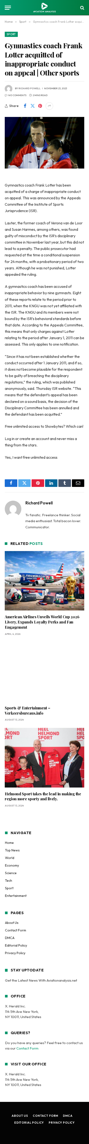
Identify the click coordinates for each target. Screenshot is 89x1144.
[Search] (81, 7)
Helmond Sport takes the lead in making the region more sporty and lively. (43, 796)
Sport (11, 34)
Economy (12, 865)
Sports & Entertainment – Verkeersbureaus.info (27, 710)
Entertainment (16, 896)
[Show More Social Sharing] (49, 106)
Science (11, 873)
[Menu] (8, 7)
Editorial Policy (16, 945)
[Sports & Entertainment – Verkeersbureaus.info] (44, 672)
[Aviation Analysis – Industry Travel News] (44, 7)
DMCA (9, 938)
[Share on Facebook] (24, 106)
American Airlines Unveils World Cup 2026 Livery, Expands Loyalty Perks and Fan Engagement (42, 622)
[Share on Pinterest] (40, 106)
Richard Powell (30, 88)
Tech (8, 880)
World (9, 858)
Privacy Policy (15, 953)
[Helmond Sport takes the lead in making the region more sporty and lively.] (44, 757)
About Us (12, 923)
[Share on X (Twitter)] (32, 106)
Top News (12, 850)
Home (9, 843)
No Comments (17, 95)
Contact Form (15, 930)
